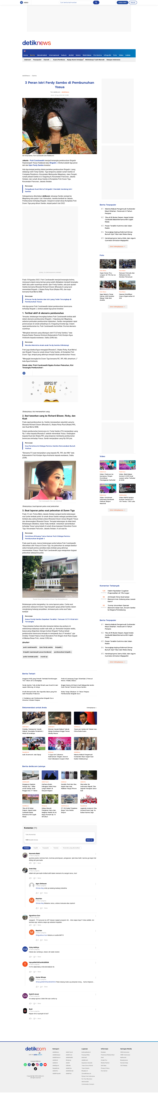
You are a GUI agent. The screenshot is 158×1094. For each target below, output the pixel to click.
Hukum (64, 55)
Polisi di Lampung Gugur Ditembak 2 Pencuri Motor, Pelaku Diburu (77, 679)
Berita (32, 55)
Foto (115, 55)
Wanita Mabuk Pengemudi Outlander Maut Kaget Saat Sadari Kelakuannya (84, 757)
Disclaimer (104, 1071)
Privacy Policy (105, 1068)
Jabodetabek (42, 55)
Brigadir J (54, 163)
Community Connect (88, 1084)
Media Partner (105, 1063)
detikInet (55, 1060)
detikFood (69, 1055)
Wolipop (68, 1060)
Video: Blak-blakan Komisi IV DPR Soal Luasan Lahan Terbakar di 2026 (127, 477)
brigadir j (58, 647)
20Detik (68, 1065)
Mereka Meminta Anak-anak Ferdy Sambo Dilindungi (47, 345)
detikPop (68, 1073)
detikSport (56, 1065)
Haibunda (123, 1057)
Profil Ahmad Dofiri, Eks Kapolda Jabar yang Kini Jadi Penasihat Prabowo (39, 692)
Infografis (107, 55)
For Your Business (87, 1079)
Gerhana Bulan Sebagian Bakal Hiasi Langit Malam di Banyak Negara (49, 787)
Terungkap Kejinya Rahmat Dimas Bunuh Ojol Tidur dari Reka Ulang (118, 233)
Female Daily (124, 1063)
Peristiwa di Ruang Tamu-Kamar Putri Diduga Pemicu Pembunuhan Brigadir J (47, 537)
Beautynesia (124, 1060)
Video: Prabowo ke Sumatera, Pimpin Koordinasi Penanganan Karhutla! (107, 477)
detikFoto (69, 1068)
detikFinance (56, 1057)
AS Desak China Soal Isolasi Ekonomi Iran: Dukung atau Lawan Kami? (121, 599)
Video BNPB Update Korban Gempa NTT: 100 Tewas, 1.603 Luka (127, 499)
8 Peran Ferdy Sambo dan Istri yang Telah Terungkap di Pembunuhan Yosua (48, 300)
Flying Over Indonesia (88, 1076)
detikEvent (85, 1060)
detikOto (55, 1071)
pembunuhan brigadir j (62, 652)
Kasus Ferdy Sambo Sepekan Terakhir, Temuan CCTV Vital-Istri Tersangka (51, 620)
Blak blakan (87, 55)
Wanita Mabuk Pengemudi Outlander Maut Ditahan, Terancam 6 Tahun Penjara (120, 211)
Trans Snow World (87, 1065)
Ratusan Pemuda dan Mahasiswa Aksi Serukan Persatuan (127, 275)
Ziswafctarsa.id (86, 1073)
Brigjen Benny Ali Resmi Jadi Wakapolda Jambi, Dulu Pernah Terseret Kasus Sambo (77, 686)
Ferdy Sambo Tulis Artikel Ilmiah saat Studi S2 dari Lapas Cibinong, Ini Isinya (40, 686)
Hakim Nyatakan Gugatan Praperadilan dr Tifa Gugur (118, 592)
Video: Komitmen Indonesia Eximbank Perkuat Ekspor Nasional (107, 500)
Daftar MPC (123, 2)
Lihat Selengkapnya (116, 246)
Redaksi (103, 1052)
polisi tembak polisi (30, 656)
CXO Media (123, 1065)
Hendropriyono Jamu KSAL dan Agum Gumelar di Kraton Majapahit (120, 239)
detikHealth (69, 1057)
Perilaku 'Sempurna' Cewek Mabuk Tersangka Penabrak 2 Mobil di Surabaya (32, 731)
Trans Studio (85, 1068)
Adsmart (27, 60)
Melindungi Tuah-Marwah (94, 60)
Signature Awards (87, 1063)
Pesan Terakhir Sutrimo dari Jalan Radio (118, 227)
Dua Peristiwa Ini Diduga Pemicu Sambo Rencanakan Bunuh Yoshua (50, 447)
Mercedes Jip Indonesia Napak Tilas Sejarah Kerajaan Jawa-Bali (88, 787)
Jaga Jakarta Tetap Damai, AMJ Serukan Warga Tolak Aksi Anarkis (107, 297)
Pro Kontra (98, 55)
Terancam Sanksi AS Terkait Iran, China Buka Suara (85, 730)
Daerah (47, 60)
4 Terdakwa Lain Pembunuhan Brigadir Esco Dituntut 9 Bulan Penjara (38, 699)
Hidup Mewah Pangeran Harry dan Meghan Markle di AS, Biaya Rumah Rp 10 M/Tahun (49, 812)
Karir (102, 1057)
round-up (44, 656)
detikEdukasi (56, 1055)
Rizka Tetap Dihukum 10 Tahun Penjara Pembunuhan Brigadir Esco (75, 692)
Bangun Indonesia (113, 60)
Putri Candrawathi (37, 160)
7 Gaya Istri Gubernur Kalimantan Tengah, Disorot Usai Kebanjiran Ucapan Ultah (58, 757)
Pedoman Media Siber (107, 1055)
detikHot (55, 1063)
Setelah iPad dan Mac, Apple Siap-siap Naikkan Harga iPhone (69, 786)
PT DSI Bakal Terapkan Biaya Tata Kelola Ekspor (69, 810)
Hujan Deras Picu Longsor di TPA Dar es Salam (108, 275)
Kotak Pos (104, 1060)
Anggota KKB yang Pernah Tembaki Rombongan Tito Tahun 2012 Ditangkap (39, 679)
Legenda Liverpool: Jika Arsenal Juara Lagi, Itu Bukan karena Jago (88, 810)
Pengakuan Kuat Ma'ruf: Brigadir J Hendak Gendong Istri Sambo (48, 190)
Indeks (127, 55)
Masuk (133, 2)
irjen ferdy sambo (46, 647)
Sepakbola (56, 1068)
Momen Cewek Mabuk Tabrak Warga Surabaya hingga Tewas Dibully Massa (59, 731)
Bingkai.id (85, 1071)
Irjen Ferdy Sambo (36, 165)
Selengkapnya (91, 707)
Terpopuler (37, 60)
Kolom (78, 55)
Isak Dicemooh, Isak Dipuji (31, 754)
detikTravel (69, 1052)
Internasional (54, 55)
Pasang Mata (86, 1055)
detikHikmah (69, 1071)
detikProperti (57, 1073)
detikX (71, 55)
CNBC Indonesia (125, 1055)
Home (25, 55)
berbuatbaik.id (86, 1052)
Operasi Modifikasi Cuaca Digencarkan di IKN (126, 296)
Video (121, 55)
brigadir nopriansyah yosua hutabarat (37, 652)
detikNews (26, 75)
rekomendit (85, 1081)
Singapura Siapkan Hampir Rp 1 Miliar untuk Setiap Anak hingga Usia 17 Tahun (29, 787)
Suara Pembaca (59, 60)
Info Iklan (103, 1065)
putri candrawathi (30, 647)
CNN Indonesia (124, 1052)
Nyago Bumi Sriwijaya (75, 60)
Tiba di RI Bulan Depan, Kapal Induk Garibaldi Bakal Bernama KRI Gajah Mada (29, 812)
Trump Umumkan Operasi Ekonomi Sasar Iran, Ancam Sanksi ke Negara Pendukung (121, 608)
